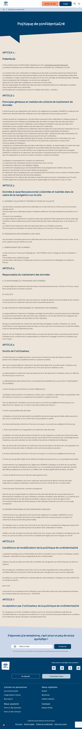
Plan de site (18, 724)
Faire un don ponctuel (12, 708)
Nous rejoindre (50, 687)
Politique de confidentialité (44, 724)
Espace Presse (47, 708)
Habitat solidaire (48, 699)
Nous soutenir (11, 704)
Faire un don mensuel (12, 712)
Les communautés (11, 691)
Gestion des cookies (60, 724)
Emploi (44, 691)
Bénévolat (46, 695)
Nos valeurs (8, 699)
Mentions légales (29, 724)
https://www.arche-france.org (56, 65)
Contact (46, 704)
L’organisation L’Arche (12, 695)
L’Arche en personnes (15, 687)
